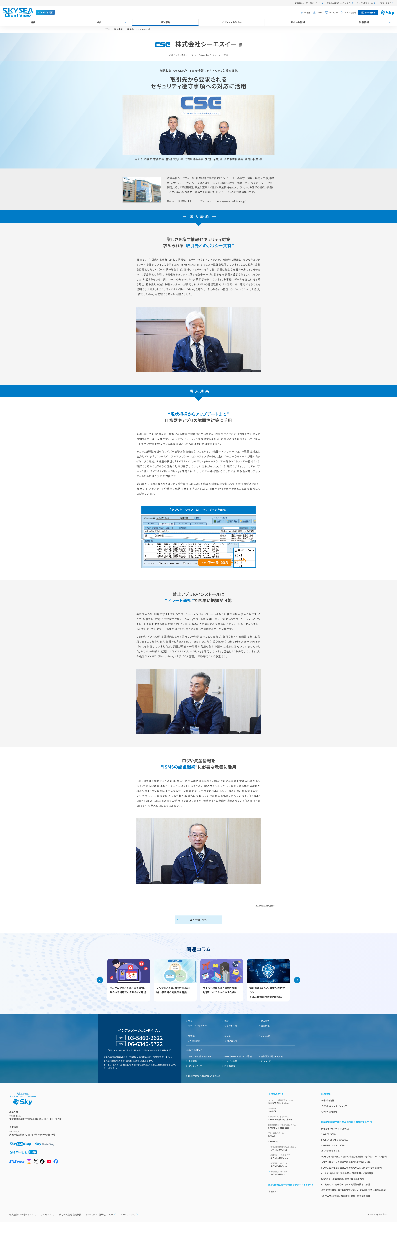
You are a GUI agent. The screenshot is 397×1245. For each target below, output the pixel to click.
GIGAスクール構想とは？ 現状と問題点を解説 (342, 1178)
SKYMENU (273, 1141)
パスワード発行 (385, 3)
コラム (319, 12)
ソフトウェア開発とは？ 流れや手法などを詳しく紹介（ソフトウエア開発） (354, 1156)
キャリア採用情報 (329, 1111)
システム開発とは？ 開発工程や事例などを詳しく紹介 (346, 1162)
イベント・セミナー (231, 22)
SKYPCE (272, 1110)
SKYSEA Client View (281, 1102)
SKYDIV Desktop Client (280, 1118)
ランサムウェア (195, 1066)
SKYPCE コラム (328, 1134)
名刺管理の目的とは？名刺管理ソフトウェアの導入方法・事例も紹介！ (353, 1190)
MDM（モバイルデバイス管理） (238, 1056)
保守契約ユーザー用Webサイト (307, 3)
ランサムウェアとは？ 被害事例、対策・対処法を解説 (345, 1195)
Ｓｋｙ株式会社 (380, 1214)
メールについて (128, 1214)
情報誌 (307, 12)
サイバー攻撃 (230, 1061)
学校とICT (273, 1191)
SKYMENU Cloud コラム (333, 1145)
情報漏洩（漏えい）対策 (272, 1056)
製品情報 (364, 22)
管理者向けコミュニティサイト (339, 3)
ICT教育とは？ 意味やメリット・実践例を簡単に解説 (345, 1184)
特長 (33, 22)
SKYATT (276, 1134)
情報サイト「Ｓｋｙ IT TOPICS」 (335, 1128)
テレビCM (334, 12)
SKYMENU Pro (278, 1173)
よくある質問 (194, 1040)
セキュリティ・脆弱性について (100, 1214)
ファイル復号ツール (365, 3)
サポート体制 (298, 22)
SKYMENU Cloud (283, 1148)
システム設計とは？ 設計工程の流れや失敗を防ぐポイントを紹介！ (351, 1167)
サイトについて (47, 1214)
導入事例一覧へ (198, 920)
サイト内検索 (350, 12)
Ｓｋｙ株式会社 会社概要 (70, 1214)
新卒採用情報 (327, 1100)
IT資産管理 (229, 1066)
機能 (99, 22)
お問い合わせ (370, 12)
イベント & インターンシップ (334, 1106)
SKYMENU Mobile (280, 1156)
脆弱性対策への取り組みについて (204, 1075)
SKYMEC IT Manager (282, 1126)
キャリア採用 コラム (330, 1150)
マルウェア (266, 1061)
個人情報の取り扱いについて (22, 1214)
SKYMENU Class (278, 1165)
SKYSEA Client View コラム (334, 1139)
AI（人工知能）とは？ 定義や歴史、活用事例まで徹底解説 (347, 1173)
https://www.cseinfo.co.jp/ (231, 201)
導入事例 (165, 22)
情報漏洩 (192, 1061)
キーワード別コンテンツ (199, 1056)
